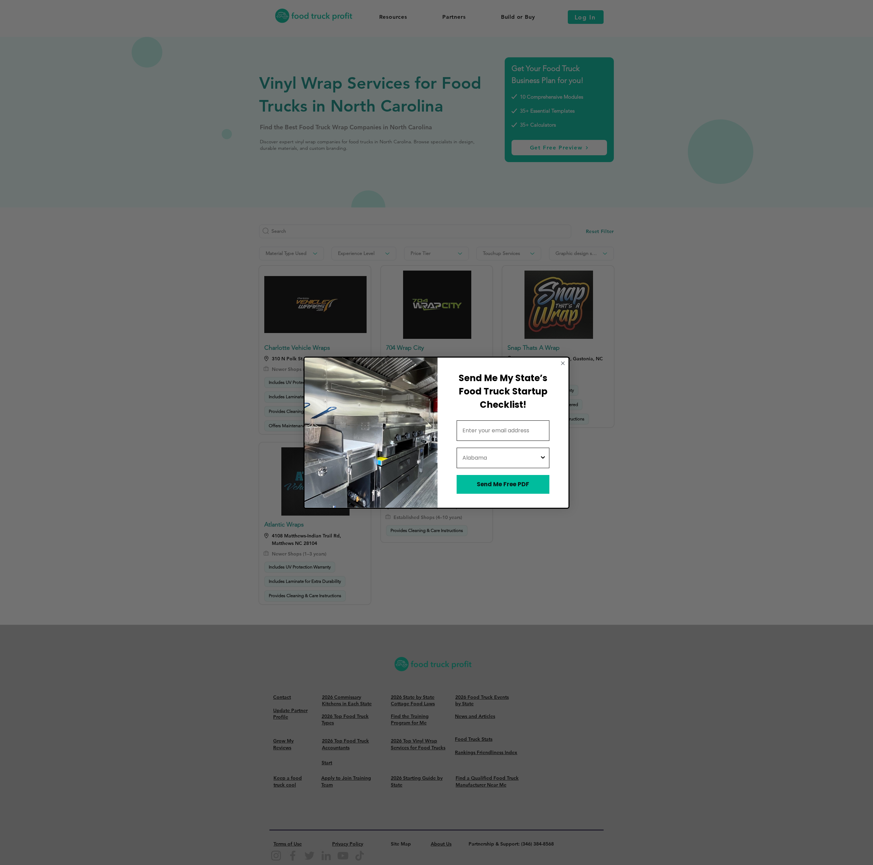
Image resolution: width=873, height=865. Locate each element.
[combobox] (500, 458)
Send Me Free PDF (503, 484)
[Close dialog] (563, 363)
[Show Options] (542, 458)
